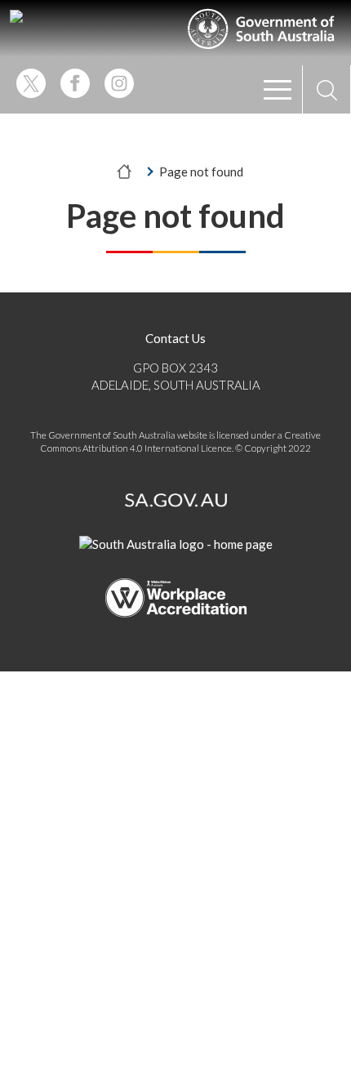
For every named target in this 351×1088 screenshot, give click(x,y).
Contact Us (175, 338)
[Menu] (277, 89)
